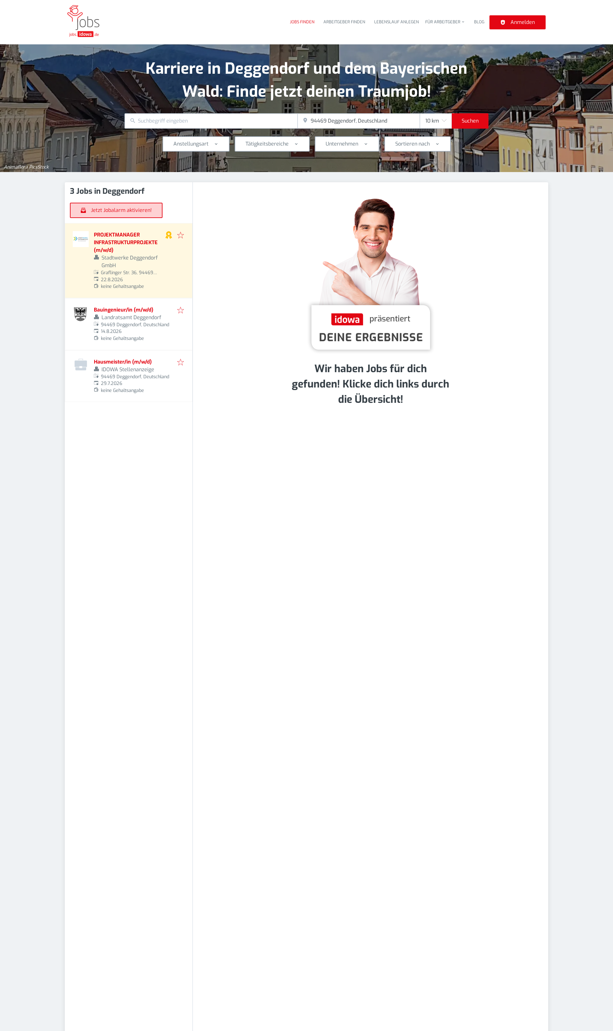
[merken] (181, 235)
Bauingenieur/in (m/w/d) (123, 309)
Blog (479, 22)
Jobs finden (302, 22)
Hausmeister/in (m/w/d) (123, 361)
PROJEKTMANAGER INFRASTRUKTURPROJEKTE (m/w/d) (126, 242)
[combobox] (211, 121)
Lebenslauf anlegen (396, 22)
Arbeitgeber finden (344, 22)
